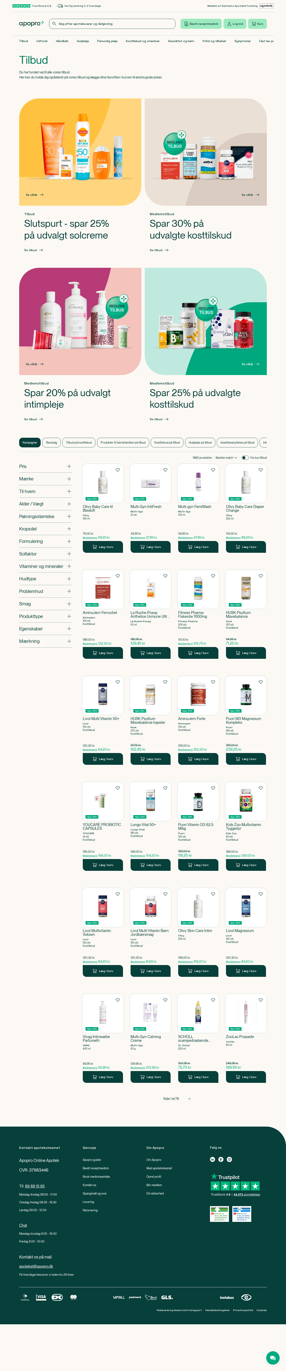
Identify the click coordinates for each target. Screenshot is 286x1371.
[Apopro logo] (31, 23)
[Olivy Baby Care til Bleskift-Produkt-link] (103, 508)
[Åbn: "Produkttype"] (45, 616)
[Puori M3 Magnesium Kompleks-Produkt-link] (246, 720)
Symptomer (243, 41)
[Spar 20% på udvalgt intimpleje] (80, 321)
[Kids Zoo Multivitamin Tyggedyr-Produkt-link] (246, 826)
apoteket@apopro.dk (36, 1266)
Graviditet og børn (181, 41)
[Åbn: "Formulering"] (45, 541)
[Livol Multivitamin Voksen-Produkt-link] (103, 932)
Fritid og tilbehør (214, 41)
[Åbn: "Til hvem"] (45, 491)
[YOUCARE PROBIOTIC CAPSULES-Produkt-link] (103, 826)
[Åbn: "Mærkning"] (45, 641)
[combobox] (112, 24)
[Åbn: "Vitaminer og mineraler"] (45, 566)
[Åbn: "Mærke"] (45, 479)
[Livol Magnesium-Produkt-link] (246, 932)
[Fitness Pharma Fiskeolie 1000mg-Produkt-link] (198, 614)
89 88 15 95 (35, 1186)
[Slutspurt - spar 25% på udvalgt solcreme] (80, 152)
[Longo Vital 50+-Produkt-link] (151, 826)
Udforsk (42, 41)
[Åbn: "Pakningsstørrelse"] (45, 516)
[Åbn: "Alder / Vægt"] (45, 504)
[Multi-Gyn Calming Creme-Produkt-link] (151, 1038)
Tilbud (23, 41)
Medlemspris (90, 537)
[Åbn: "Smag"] (45, 603)
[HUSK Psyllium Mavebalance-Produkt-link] (246, 614)
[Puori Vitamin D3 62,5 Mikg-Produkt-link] (198, 826)
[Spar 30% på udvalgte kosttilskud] (206, 152)
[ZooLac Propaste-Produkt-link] (246, 1038)
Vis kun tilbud (258, 457)
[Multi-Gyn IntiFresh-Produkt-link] (151, 508)
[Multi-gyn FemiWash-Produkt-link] (198, 508)
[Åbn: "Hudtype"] (45, 579)
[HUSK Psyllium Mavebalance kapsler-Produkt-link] (151, 720)
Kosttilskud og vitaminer (143, 41)
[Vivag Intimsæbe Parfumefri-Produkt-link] (103, 1038)
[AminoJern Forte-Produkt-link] (198, 720)
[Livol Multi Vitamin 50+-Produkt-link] (103, 720)
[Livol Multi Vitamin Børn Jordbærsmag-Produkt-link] (151, 932)
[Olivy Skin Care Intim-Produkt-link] (198, 932)
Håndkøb (62, 41)
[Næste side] (189, 1099)
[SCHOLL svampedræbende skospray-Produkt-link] (198, 1038)
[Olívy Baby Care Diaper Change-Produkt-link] (246, 508)
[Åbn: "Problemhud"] (45, 591)
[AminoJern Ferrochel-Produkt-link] (103, 614)
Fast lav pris (267, 41)
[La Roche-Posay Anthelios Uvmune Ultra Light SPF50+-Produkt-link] (151, 614)
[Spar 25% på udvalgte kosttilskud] (206, 321)
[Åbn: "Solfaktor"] (45, 554)
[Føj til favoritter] (117, 469)
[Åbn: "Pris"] (45, 466)
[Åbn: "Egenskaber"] (45, 628)
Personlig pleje (107, 41)
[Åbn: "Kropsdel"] (45, 529)
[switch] (245, 458)
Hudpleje (83, 41)
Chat (23, 1225)
